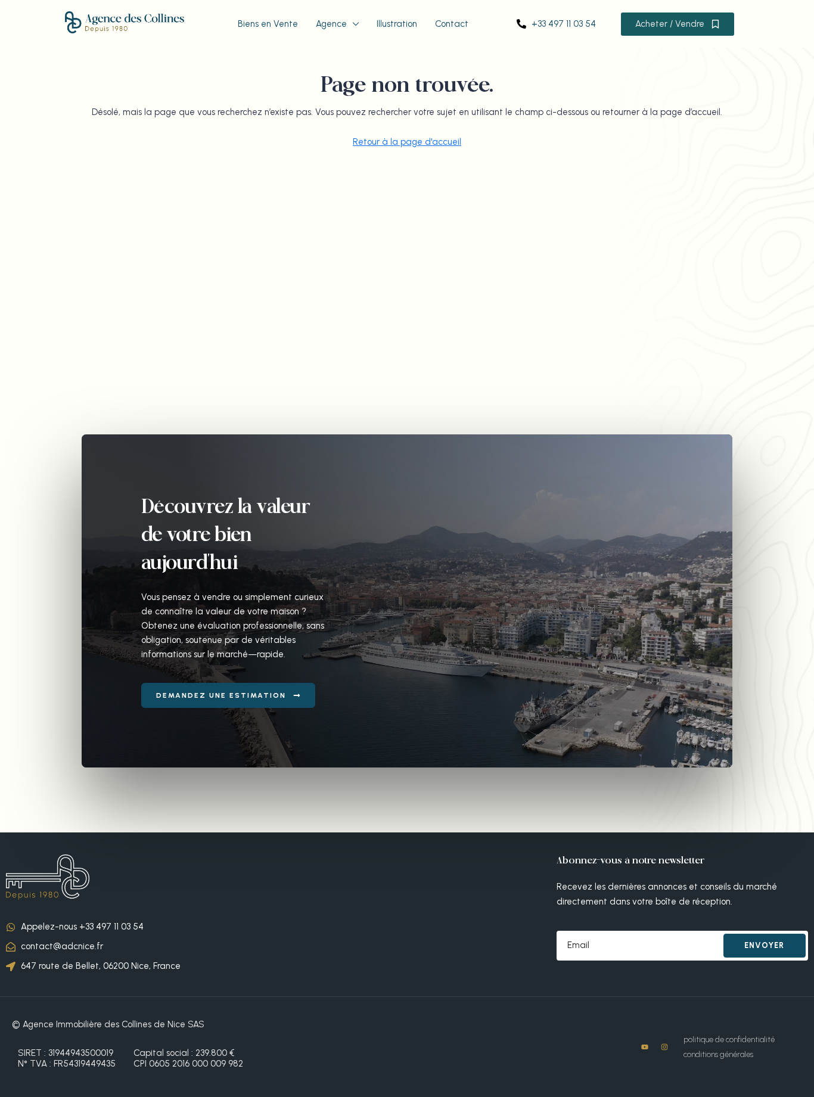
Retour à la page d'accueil (407, 141)
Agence (331, 23)
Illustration (397, 23)
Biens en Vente (268, 23)
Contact (451, 23)
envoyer (764, 945)
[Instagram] (664, 1047)
